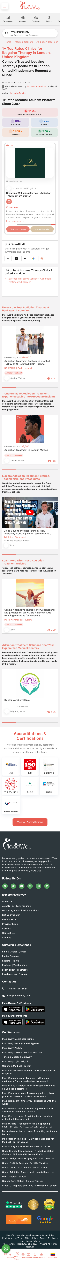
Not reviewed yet (14, 181)
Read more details (14, 221)
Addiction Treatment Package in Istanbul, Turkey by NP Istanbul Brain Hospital (27, 362)
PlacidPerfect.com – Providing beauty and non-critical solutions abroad (28, 1117)
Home (7, 41)
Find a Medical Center (14, 951)
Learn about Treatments (15, 969)
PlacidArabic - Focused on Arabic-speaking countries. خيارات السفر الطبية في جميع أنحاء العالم (27, 1125)
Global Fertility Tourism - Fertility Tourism (25, 1163)
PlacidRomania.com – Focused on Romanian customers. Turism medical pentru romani (26, 1080)
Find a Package (10, 956)
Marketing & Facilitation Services (20, 910)
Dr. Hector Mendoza (36, 86)
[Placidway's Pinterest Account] (30, 886)
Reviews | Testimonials (14, 965)
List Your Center (11, 915)
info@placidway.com (18, 995)
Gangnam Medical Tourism (16, 1066)
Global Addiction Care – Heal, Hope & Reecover (28, 1172)
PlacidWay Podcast (12, 1048)
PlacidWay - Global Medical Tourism (22, 1052)
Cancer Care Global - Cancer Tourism (22, 1181)
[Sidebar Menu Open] (4, 6)
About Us (7, 901)
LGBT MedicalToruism (14, 1176)
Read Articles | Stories (14, 974)
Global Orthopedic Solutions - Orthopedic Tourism (29, 1185)
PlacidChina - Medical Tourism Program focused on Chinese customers (28, 1087)
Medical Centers (24, 41)
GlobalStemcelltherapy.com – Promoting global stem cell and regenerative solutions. (28, 1152)
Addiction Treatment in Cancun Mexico (26, 449)
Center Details (42, 229)
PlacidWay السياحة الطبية (15, 1061)
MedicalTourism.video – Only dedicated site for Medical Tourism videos (28, 1140)
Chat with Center (18, 229)
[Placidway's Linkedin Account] (47, 886)
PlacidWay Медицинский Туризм (20, 1043)
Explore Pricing (10, 960)
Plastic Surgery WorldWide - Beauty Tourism (26, 1146)
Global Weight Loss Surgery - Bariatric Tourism (28, 1158)
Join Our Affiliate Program (16, 906)
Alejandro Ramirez (18, 93)
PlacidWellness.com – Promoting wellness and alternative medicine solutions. (27, 1110)
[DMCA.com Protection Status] (49, 1204)
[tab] (23, 387)
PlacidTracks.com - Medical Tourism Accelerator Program (29, 1072)
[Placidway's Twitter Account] (13, 886)
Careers (6, 928)
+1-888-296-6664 (17, 988)
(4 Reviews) (22, 706)
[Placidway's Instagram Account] (38, 886)
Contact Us (8, 933)
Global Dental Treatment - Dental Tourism (25, 1167)
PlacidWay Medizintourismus (18, 1039)
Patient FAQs (9, 919)
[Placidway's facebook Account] (5, 886)
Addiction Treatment (47, 41)
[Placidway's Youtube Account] (21, 886)
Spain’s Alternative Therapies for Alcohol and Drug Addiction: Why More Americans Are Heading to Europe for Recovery (29, 612)
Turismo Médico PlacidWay (17, 1056)
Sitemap (6, 937)
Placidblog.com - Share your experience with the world (29, 1102)
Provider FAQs (10, 924)
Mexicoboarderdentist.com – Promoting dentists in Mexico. (30, 1133)
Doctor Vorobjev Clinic (17, 700)
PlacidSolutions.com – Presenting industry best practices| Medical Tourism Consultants (28, 1095)
